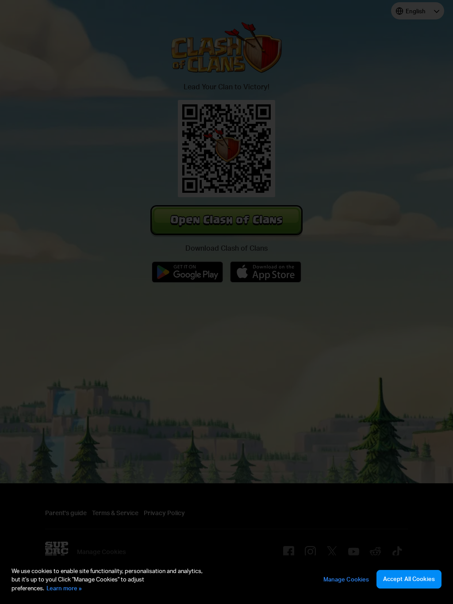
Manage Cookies (346, 579)
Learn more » (64, 588)
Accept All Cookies (409, 578)
